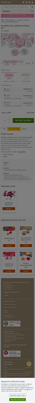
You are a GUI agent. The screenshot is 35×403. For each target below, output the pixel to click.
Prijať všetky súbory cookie (17, 399)
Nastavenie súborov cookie (17, 395)
